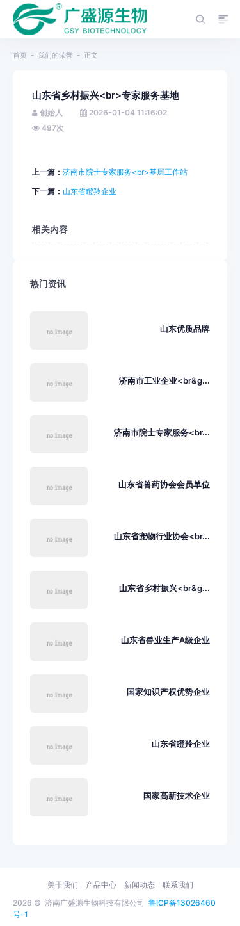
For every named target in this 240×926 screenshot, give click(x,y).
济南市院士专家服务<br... (162, 432)
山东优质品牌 (185, 329)
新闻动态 (139, 884)
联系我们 (178, 884)
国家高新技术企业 (176, 795)
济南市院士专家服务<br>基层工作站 (125, 172)
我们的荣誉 (55, 55)
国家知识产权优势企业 (168, 692)
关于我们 (62, 884)
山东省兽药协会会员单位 (164, 484)
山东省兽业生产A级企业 (165, 640)
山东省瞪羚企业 (89, 191)
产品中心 (101, 884)
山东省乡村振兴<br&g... (164, 588)
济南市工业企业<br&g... (164, 381)
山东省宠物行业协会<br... (162, 536)
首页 (20, 55)
